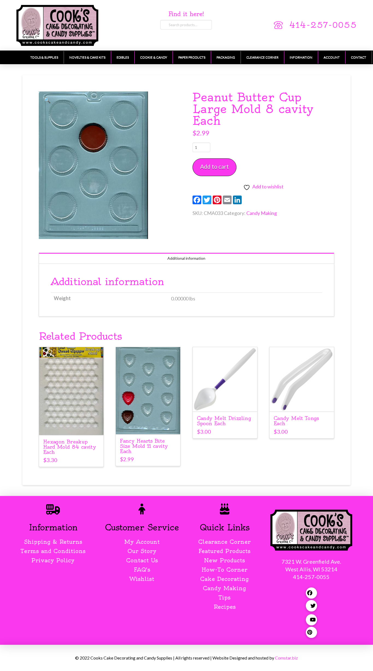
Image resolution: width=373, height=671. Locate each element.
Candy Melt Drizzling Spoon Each (224, 421)
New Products (224, 560)
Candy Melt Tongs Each (296, 421)
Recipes (225, 606)
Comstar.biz (286, 657)
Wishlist (141, 578)
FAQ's (142, 569)
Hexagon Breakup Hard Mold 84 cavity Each (69, 447)
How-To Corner (224, 569)
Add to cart (214, 166)
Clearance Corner (224, 541)
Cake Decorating (224, 578)
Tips (224, 597)
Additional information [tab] (186, 258)
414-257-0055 (323, 25)
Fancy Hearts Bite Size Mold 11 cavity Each (144, 446)
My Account (142, 541)
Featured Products (224, 551)
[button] (47, 99)
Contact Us (142, 560)
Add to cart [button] (74, 426)
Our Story (142, 551)
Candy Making (261, 213)
